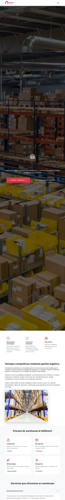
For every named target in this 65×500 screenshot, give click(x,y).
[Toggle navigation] (58, 3)
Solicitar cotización (17, 180)
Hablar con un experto (46, 180)
